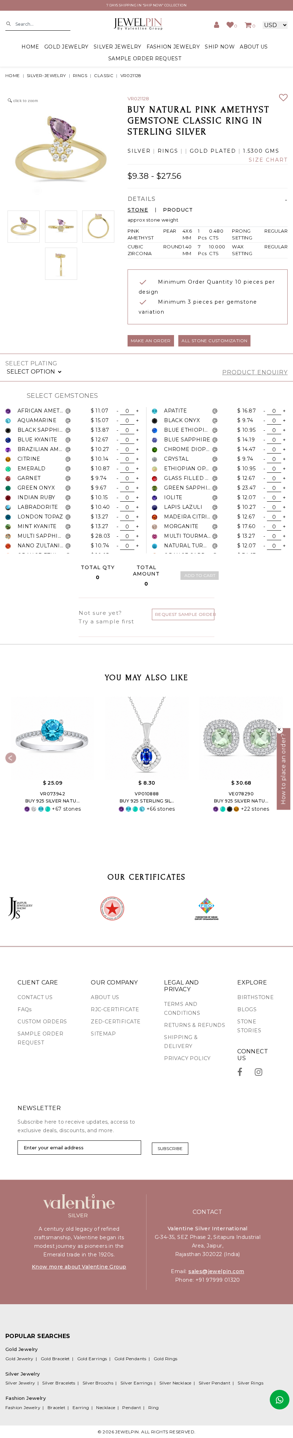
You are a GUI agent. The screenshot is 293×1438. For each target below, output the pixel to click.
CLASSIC (103, 75)
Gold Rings (166, 1358)
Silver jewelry (117, 47)
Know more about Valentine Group (79, 1267)
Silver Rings (250, 1383)
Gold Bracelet (55, 1358)
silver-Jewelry (46, 75)
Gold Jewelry (19, 1358)
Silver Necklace (175, 1383)
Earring (81, 1407)
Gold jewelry (66, 47)
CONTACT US (35, 997)
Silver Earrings (136, 1383)
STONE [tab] (138, 210)
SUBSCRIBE (170, 1148)
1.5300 (253, 151)
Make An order (151, 340)
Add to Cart (199, 575)
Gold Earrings (92, 1358)
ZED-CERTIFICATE (115, 1021)
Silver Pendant (215, 1383)
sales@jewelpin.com (216, 1271)
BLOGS (247, 1009)
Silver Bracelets (58, 1383)
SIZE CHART (268, 160)
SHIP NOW (219, 47)
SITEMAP (103, 1034)
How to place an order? (283, 768)
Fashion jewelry (173, 47)
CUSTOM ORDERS (42, 1021)
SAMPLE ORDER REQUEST (144, 58)
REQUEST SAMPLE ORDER (184, 614)
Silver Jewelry (20, 1383)
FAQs (25, 1009)
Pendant (131, 1407)
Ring (153, 1407)
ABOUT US (254, 47)
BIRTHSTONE (255, 997)
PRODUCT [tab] (178, 210)
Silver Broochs (98, 1383)
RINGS (80, 75)
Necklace (105, 1407)
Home (30, 47)
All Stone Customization (214, 340)
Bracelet (56, 1407)
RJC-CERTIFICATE (115, 1009)
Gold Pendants (130, 1358)
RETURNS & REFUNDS (194, 1025)
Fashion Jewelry (22, 1407)
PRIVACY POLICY (187, 1058)
